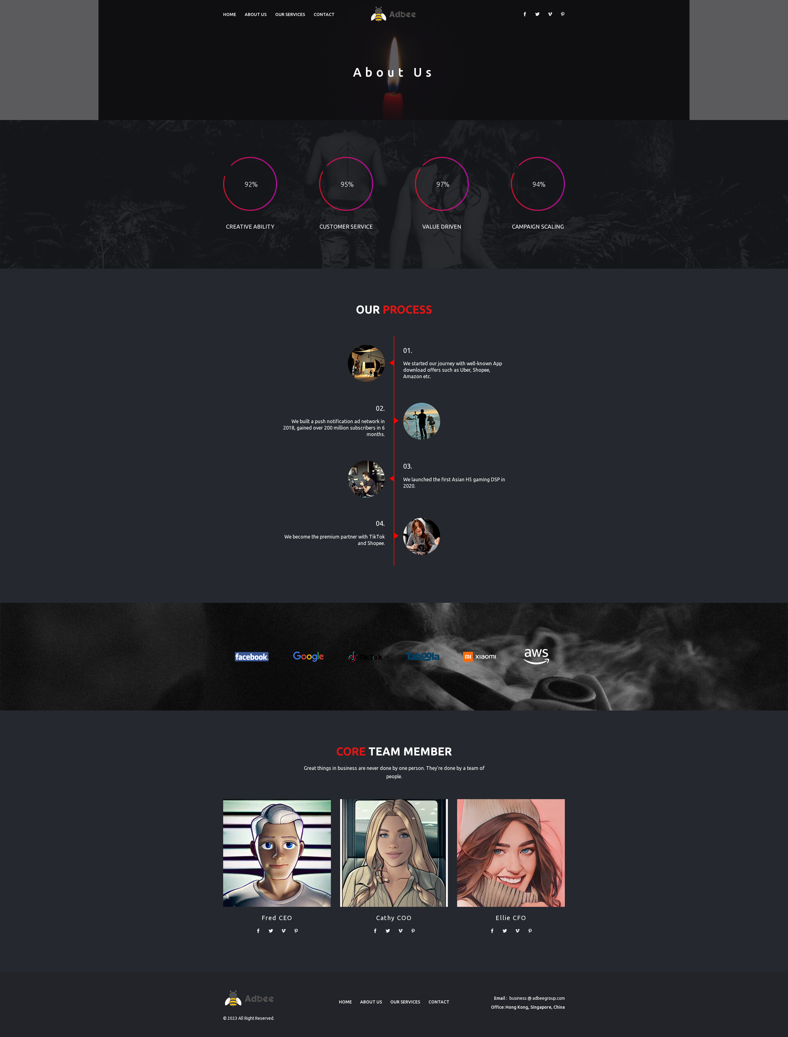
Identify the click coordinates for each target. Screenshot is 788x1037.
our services (290, 14)
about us (256, 14)
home (345, 1001)
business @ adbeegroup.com (537, 998)
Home (229, 14)
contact (324, 14)
